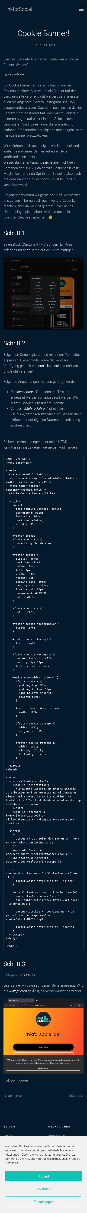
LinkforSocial (17, 9)
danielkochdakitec (51, 366)
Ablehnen (43, 1189)
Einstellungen (43, 1202)
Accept (43, 1176)
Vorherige (14, 1095)
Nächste (74, 1095)
